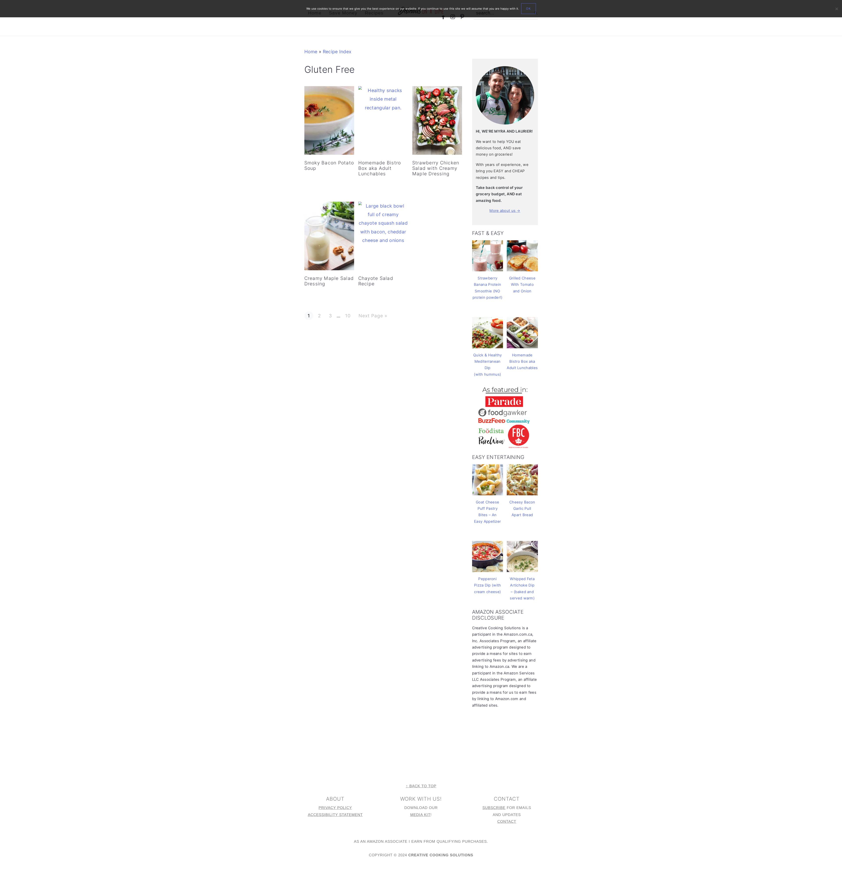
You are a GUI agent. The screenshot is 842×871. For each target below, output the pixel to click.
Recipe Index (337, 51)
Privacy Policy (335, 808)
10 (348, 315)
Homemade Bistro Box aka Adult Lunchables (379, 168)
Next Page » (372, 315)
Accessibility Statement (335, 815)
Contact (506, 821)
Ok (528, 8)
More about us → (504, 210)
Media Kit (420, 815)
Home (311, 51)
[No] (836, 9)
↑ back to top (421, 786)
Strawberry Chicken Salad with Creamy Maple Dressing (435, 168)
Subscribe (493, 808)
